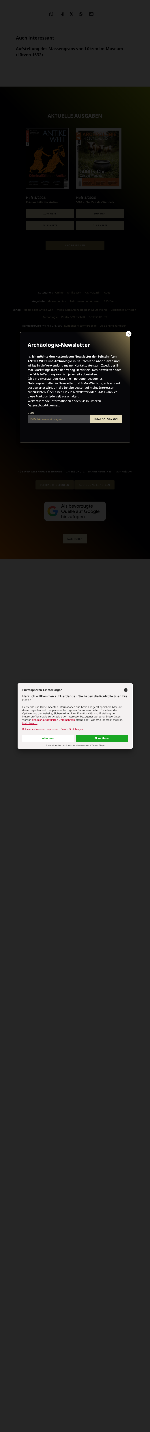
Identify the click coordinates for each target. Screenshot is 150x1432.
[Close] (128, 333)
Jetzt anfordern (106, 418)
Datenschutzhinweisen (43, 405)
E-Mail (31, 412)
